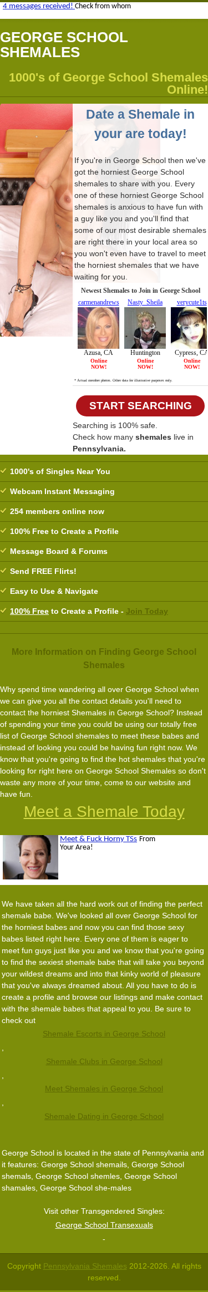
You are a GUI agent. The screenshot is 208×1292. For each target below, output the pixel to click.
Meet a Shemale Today (104, 811)
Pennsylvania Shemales (85, 1266)
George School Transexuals (104, 1224)
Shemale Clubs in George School (104, 1061)
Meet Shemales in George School (104, 1088)
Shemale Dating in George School (104, 1116)
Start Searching (140, 405)
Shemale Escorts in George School (104, 1033)
